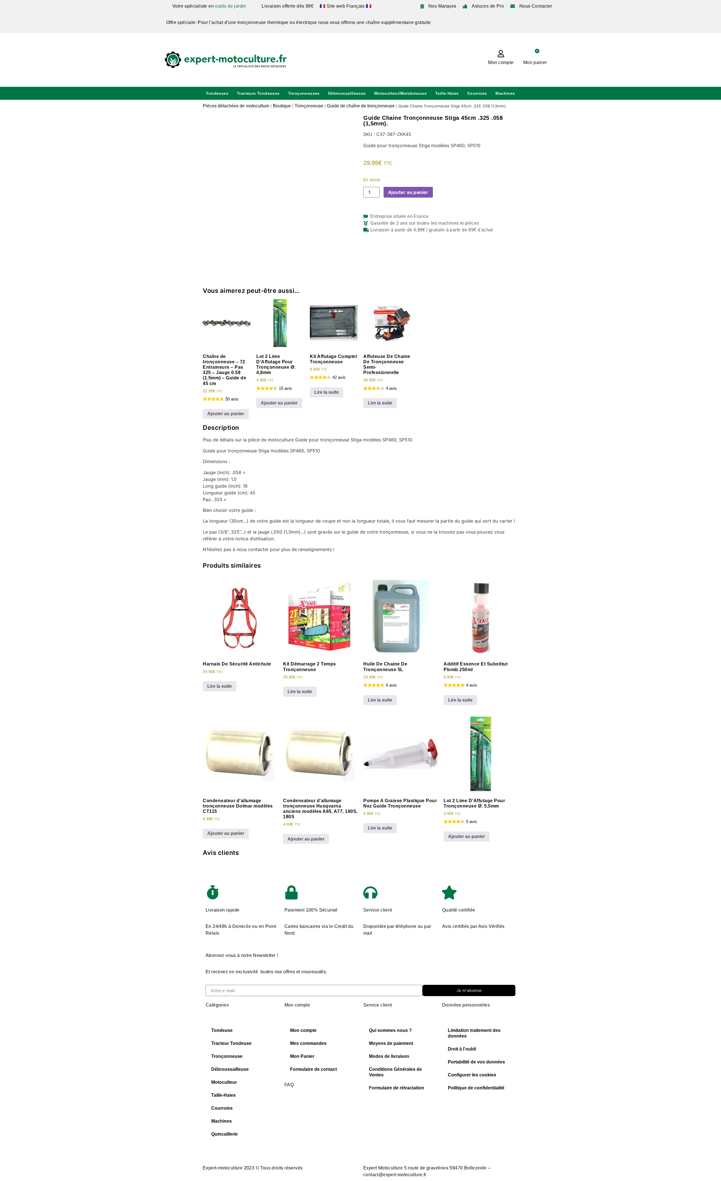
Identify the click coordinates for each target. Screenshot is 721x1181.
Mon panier (535, 62)
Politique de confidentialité (476, 1087)
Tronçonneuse (309, 105)
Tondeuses (217, 93)
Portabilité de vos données (476, 1062)
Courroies (477, 93)
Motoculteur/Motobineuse (400, 93)
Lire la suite (326, 392)
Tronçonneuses (304, 93)
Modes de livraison (389, 1056)
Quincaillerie (224, 1134)
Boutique (282, 105)
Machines (505, 93)
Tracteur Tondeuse (231, 1043)
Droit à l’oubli (462, 1049)
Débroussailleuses (347, 93)
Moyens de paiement (391, 1043)
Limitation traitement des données (474, 1033)
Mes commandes (308, 1043)
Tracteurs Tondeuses (258, 93)
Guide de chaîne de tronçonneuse (361, 105)
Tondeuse (222, 1030)
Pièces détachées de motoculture (236, 105)
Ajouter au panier (408, 192)
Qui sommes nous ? (390, 1030)
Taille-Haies (447, 93)
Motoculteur (224, 1082)
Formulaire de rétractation (396, 1087)
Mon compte (500, 62)
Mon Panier (302, 1056)
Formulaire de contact (313, 1069)
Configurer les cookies (472, 1074)
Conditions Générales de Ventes (395, 1072)
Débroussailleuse (230, 1069)
